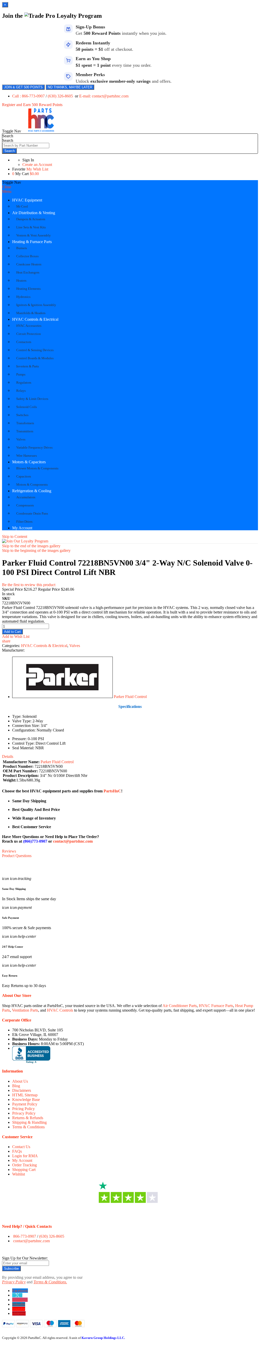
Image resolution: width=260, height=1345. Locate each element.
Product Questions (16, 856)
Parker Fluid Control (130, 696)
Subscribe (11, 1268)
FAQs (17, 1151)
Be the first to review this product (28, 585)
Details (7, 756)
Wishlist (18, 1174)
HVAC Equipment (27, 200)
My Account (22, 528)
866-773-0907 (24, 1236)
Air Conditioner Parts (179, 1005)
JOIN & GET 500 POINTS (23, 87)
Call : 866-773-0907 (29, 96)
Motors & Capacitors (29, 462)
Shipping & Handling (29, 1122)
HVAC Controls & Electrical (35, 319)
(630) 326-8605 (61, 96)
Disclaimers (21, 1090)
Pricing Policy (23, 1108)
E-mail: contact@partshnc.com (103, 96)
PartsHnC (112, 791)
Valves (74, 645)
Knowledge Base (26, 1099)
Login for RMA (25, 1156)
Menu (6, 191)
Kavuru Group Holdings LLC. (103, 1338)
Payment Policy (24, 1104)
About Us (20, 1081)
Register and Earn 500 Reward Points (32, 105)
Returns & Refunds (27, 1118)
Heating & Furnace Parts (32, 242)
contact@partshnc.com (73, 841)
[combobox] (25, 145)
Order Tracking (24, 1165)
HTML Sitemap (25, 1095)
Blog (16, 1086)
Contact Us (21, 1147)
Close (6, 187)
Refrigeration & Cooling (31, 491)
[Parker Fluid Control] (62, 696)
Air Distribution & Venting (33, 213)
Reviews (9, 851)
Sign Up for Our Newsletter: (25, 1258)
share (6, 641)
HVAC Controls (60, 1010)
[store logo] (41, 131)
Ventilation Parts (25, 1010)
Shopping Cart (24, 1169)
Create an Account (37, 164)
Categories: (11, 645)
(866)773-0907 (35, 841)
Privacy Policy (24, 1113)
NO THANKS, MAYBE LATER (70, 87)
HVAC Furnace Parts (216, 1005)
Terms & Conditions (28, 1127)
